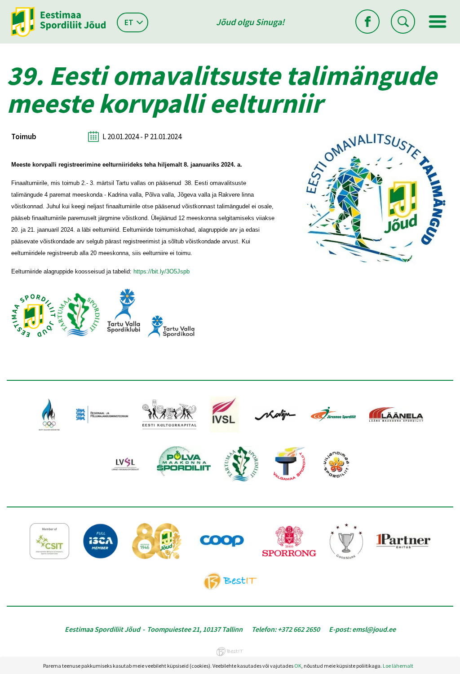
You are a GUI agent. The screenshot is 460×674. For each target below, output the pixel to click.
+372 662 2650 (299, 629)
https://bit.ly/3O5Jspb (161, 271)
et (128, 22)
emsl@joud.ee (374, 629)
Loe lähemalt (398, 665)
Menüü (437, 21)
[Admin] (2, 6)
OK (297, 665)
